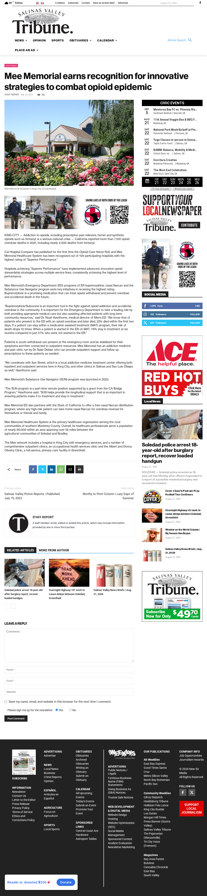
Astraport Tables (86, 838)
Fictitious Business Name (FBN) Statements (119, 781)
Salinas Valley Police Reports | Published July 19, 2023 (32, 496)
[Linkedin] (52, 469)
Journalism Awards (191, 759)
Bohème (149, 863)
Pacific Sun (151, 783)
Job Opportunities (190, 755)
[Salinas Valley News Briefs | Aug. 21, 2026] (114, 572)
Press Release (21, 803)
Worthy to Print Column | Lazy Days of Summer (108, 496)
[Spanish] (43, 3)
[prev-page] (7, 606)
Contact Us (19, 795)
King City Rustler (154, 809)
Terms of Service (22, 812)
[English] (38, 3)
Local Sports (52, 829)
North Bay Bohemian (157, 779)
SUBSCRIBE (19, 778)
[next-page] (13, 606)
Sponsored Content (120, 839)
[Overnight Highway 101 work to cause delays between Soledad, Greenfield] (69, 572)
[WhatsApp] (61, 469)
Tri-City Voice (152, 841)
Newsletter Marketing (121, 847)
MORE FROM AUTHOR (54, 550)
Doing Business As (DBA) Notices (119, 791)
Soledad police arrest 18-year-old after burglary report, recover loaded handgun (23, 594)
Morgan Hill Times (155, 817)
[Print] (79, 469)
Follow (195, 314)
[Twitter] (42, 469)
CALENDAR (83, 789)
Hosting (113, 818)
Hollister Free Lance (156, 805)
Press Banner (152, 821)
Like (197, 305)
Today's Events (85, 801)
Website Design (117, 814)
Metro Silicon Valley (156, 775)
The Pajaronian (153, 833)
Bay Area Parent (154, 859)
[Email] (70, 469)
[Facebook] (200, 3)
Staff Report (11, 94)
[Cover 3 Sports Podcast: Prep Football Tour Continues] (152, 496)
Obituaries (82, 755)
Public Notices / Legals (118, 772)
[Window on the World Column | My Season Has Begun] (152, 535)
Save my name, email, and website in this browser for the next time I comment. (60, 701)
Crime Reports (53, 777)
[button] (181, 40)
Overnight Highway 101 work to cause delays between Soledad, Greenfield (67, 594)
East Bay (149, 871)
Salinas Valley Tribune (157, 829)
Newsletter (19, 791)
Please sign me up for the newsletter (30, 710)
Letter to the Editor (24, 799)
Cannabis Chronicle (156, 867)
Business (49, 773)
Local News (11, 65)
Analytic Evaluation (120, 843)
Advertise (50, 755)
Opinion (49, 781)
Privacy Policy (21, 808)
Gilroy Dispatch (153, 797)
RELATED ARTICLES (20, 550)
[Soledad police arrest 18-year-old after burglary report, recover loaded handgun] (24, 572)
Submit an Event (86, 805)
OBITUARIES (84, 751)
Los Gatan (150, 813)
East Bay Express (154, 763)
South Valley (151, 875)
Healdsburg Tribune (156, 801)
